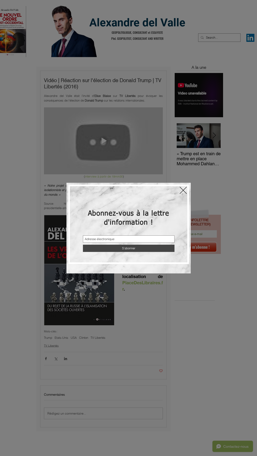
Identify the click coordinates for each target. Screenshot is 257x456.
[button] (183, 190)
